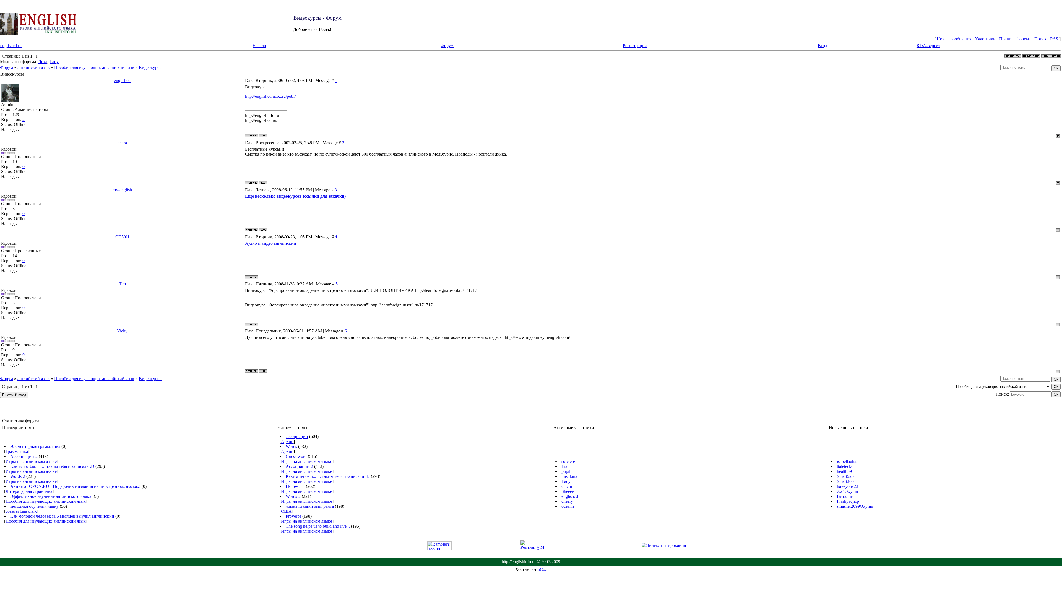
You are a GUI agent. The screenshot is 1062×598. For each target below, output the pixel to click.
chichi (566, 486)
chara (122, 142)
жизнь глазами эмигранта (310, 506)
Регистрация (635, 45)
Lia (564, 466)
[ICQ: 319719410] (263, 182)
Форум (447, 45)
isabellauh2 (847, 461)
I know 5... (295, 486)
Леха (42, 61)
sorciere (568, 461)
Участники (985, 39)
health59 (844, 471)
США (286, 511)
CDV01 (122, 236)
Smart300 (845, 481)
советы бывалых (21, 511)
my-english (122, 189)
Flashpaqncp (848, 501)
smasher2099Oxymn (855, 506)
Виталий (845, 496)
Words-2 (17, 476)
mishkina (569, 476)
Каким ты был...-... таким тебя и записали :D (52, 466)
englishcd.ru (11, 45)
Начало (259, 45)
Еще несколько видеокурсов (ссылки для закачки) (295, 196)
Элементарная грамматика (35, 446)
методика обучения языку (34, 506)
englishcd (122, 80)
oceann (567, 506)
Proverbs (293, 516)
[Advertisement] (358, 24)
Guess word (296, 456)
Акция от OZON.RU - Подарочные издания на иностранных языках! (75, 486)
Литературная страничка (29, 491)
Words (291, 446)
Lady (54, 61)
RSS (1054, 39)
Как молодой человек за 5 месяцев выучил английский (62, 516)
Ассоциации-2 (24, 456)
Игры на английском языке (31, 461)
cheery (567, 501)
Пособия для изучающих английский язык (94, 67)
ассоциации (297, 436)
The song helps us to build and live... (318, 526)
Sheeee (567, 491)
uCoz (542, 569)
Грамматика (17, 451)
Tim (122, 284)
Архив (287, 441)
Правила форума (1015, 39)
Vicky (122, 331)
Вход (822, 45)
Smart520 (845, 476)
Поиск (1040, 39)
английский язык (33, 67)
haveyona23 (847, 486)
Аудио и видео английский (270, 243)
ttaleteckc (845, 466)
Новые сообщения (954, 39)
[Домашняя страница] (263, 135)
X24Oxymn (847, 491)
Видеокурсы (150, 67)
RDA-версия (928, 45)
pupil (565, 471)
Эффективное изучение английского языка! (51, 496)
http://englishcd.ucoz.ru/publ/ (270, 96)
